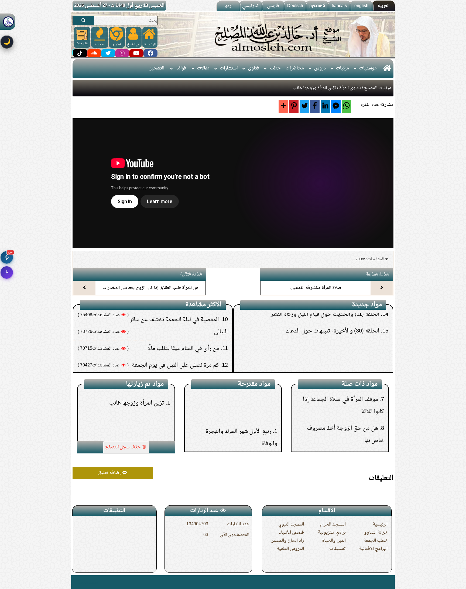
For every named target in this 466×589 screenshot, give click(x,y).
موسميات (368, 68)
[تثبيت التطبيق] (7, 272)
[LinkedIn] (325, 106)
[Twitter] (304, 106)
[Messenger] (336, 106)
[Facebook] (315, 106)
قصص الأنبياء (291, 533)
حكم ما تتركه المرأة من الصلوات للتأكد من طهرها (164, 347)
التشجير (157, 68)
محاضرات (295, 68)
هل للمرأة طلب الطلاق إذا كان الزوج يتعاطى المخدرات (150, 288)
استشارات (229, 68)
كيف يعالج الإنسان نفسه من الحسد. (179, 330)
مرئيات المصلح (377, 88)
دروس (320, 68)
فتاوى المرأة (350, 88)
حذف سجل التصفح (123, 447)
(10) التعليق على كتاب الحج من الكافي (339, 354)
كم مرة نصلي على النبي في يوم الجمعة (175, 314)
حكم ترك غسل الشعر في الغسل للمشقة (176, 364)
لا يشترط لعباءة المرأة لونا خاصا (342, 414)
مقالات (203, 68)
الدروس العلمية (290, 549)
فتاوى (253, 68)
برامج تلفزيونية (332, 533)
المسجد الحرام (333, 524)
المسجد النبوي (291, 524)
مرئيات (342, 68)
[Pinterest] (294, 106)
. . (75, 582)
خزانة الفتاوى (376, 533)
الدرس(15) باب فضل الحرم (240, 417)
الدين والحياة (334, 541)
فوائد (181, 68)
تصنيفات (337, 549)
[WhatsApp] (346, 106)
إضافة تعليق (110, 473)
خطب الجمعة (376, 541)
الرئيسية (380, 524)
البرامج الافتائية (373, 549)
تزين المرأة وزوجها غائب (136, 433)
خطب (275, 68)
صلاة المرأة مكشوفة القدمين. (315, 288)
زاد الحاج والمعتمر (288, 541)
